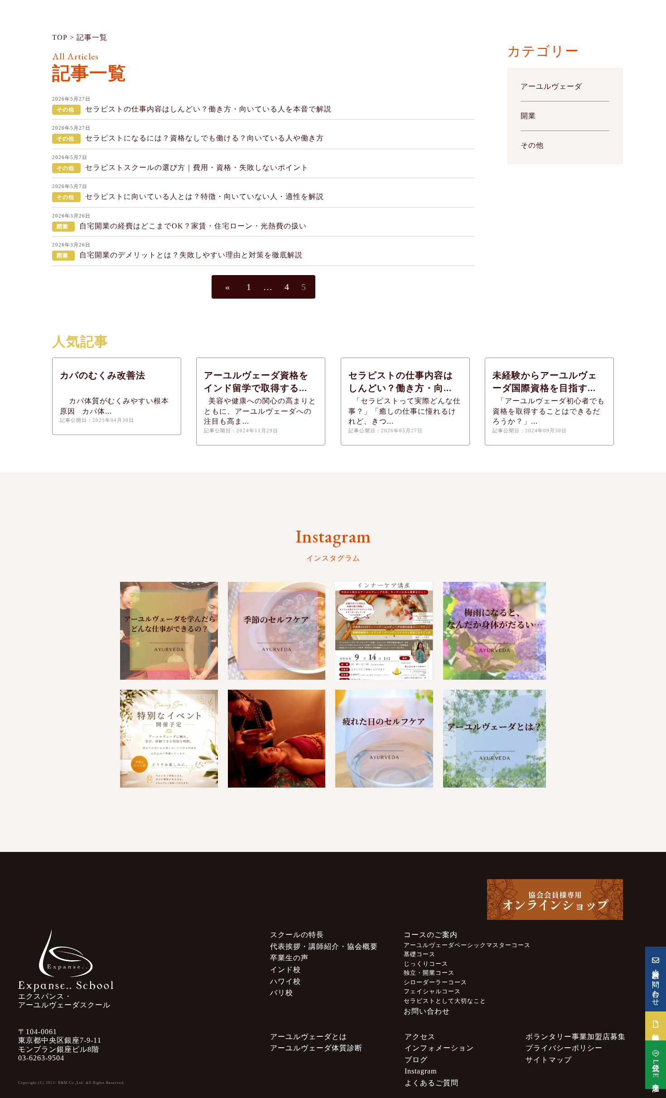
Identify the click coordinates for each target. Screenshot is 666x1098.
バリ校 (281, 992)
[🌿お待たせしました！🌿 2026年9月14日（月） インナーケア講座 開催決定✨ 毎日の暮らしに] (384, 631)
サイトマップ (549, 1060)
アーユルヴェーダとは (308, 1036)
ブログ (416, 1060)
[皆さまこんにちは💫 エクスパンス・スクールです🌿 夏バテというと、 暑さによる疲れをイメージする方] (277, 631)
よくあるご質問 (431, 1083)
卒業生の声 (289, 958)
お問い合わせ (427, 1011)
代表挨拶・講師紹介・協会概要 (324, 946)
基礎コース (419, 954)
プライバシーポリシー (564, 1048)
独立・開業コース (429, 973)
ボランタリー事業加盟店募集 (576, 1036)
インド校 (285, 969)
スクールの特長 (297, 934)
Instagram (421, 1071)
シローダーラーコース (435, 982)
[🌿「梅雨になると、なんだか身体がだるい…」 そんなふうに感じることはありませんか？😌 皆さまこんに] (494, 631)
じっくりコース (426, 964)
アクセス (420, 1036)
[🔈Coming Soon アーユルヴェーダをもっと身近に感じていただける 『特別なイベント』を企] (169, 739)
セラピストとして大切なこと (445, 1001)
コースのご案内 (431, 934)
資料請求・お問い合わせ (656, 983)
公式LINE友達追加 (656, 1069)
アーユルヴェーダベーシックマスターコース (467, 945)
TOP (60, 37)
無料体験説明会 (656, 1029)
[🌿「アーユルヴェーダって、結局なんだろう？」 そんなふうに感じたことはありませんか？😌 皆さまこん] (494, 739)
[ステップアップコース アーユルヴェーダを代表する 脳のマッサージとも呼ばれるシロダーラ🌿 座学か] (277, 739)
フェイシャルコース (432, 991)
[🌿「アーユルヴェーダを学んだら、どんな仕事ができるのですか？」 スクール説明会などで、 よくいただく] (169, 631)
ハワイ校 (285, 981)
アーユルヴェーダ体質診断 (316, 1048)
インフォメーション (439, 1048)
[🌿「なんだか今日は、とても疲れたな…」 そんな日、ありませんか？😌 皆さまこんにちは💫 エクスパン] (384, 739)
